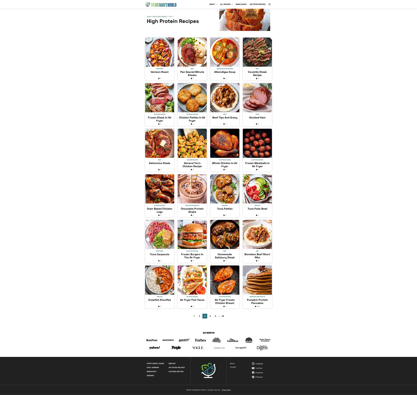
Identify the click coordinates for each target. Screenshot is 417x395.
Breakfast (152, 371)
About (212, 4)
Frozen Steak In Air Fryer (159, 119)
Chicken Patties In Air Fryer (192, 119)
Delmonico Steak (159, 163)
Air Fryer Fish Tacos (192, 300)
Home (149, 16)
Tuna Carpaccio (159, 254)
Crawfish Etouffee (159, 300)
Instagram (259, 364)
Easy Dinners (153, 367)
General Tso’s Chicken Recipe (192, 164)
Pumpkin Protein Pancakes (257, 301)
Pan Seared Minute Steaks (192, 73)
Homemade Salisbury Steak (225, 256)
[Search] (269, 4)
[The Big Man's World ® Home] (161, 4)
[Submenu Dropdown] (216, 4)
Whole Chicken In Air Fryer (224, 164)
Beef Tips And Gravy (224, 117)
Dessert (150, 375)
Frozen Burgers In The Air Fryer (192, 256)
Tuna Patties (225, 208)
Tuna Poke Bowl (257, 208)
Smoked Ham (257, 117)
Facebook (259, 373)
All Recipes (225, 4)
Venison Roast (160, 72)
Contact (233, 367)
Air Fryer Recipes (258, 4)
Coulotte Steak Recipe (257, 73)
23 (223, 316)
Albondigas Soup (224, 72)
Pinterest (259, 377)
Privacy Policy (226, 390)
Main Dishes (241, 4)
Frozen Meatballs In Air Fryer (257, 164)
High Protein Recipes (160, 16)
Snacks (172, 363)
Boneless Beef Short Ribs (257, 256)
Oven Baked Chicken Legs (159, 210)
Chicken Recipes (176, 371)
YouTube (259, 368)
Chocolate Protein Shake (192, 210)
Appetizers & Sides (155, 363)
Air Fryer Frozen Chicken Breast (225, 301)
